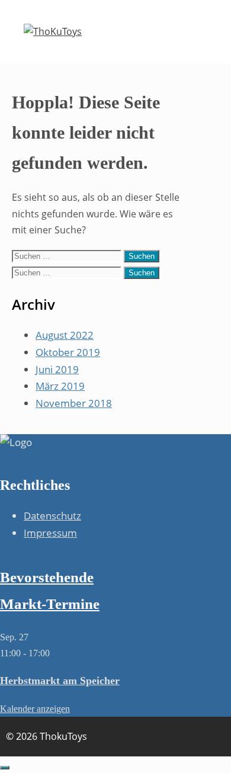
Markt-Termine (50, 604)
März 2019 (60, 386)
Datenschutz (52, 515)
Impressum (50, 533)
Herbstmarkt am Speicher (60, 681)
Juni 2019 (57, 369)
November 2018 (74, 403)
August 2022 (65, 335)
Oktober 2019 (68, 352)
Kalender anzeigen (35, 709)
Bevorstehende (47, 577)
